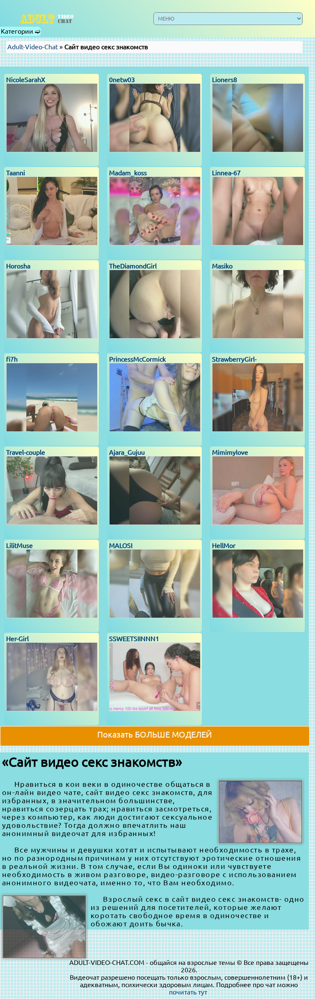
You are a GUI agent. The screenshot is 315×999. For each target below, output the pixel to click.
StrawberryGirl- (234, 359)
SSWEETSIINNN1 (134, 638)
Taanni (15, 172)
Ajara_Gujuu (127, 452)
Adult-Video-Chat (32, 46)
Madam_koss (128, 172)
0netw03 (122, 79)
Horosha (18, 266)
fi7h (12, 359)
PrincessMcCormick (137, 359)
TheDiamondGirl (133, 266)
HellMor (223, 545)
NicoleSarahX (25, 79)
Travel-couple (25, 452)
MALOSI (120, 545)
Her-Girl (17, 638)
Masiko (222, 266)
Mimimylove (230, 452)
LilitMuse (19, 545)
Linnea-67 (226, 172)
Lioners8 (224, 79)
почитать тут (188, 992)
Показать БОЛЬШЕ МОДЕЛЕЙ (154, 734)
